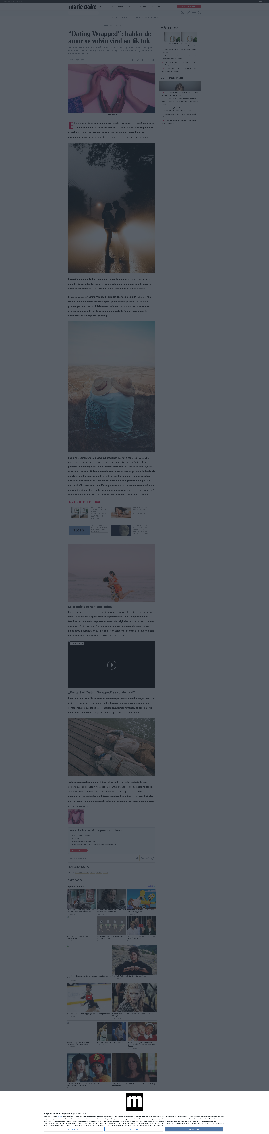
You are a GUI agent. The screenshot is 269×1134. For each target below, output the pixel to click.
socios (60, 1116)
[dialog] (134, 1112)
